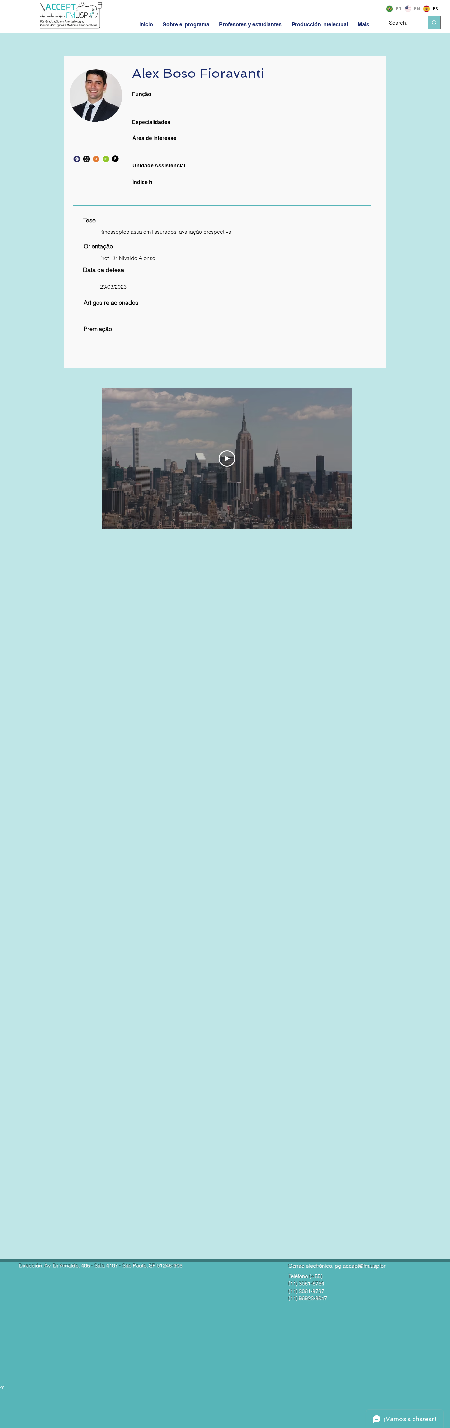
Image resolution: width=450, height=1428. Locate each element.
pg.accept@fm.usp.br (360, 1266)
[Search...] (434, 22)
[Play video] (227, 458)
